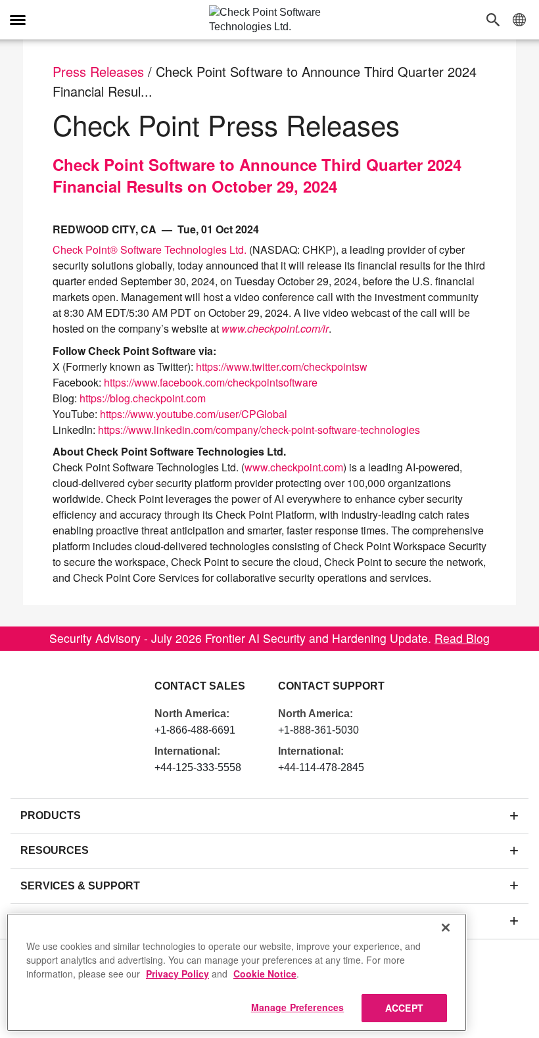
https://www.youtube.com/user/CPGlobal (193, 413)
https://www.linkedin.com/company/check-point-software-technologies (259, 429)
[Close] (445, 927)
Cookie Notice (264, 973)
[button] (496, 19)
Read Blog (462, 638)
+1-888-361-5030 (318, 730)
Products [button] (50, 815)
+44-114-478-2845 (321, 767)
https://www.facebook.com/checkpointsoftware (210, 382)
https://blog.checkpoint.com (143, 398)
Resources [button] (54, 850)
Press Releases (98, 71)
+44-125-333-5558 (197, 767)
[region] (237, 972)
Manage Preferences (297, 1007)
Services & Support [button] (80, 885)
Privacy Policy (177, 973)
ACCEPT (404, 1007)
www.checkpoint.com (294, 467)
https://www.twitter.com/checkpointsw (281, 366)
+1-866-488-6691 (194, 730)
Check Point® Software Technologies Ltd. (149, 249)
